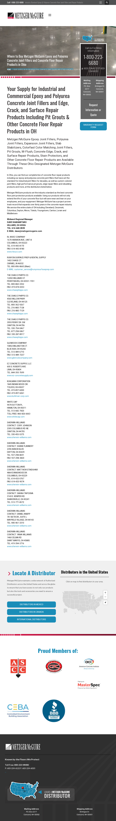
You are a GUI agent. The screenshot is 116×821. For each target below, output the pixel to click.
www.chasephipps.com (17, 290)
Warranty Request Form (93, 126)
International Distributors (31, 619)
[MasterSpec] (89, 685)
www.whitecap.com (16, 417)
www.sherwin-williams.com (19, 437)
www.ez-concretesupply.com (20, 375)
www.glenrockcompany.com (19, 358)
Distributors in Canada (31, 612)
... (5, 771)
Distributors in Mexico (31, 604)
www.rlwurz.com (14, 252)
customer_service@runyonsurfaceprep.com (34, 269)
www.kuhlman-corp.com (18, 396)
